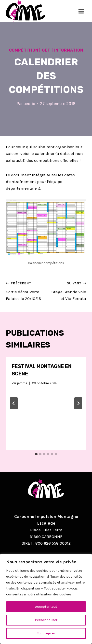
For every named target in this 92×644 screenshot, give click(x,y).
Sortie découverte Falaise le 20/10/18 (23, 291)
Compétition (23, 50)
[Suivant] (78, 403)
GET (46, 50)
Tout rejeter (46, 633)
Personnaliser (46, 620)
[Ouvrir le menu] (81, 11)
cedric (29, 103)
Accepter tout (46, 607)
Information (68, 50)
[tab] (36, 454)
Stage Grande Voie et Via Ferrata (69, 291)
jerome (22, 383)
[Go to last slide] (14, 403)
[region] (46, 599)
